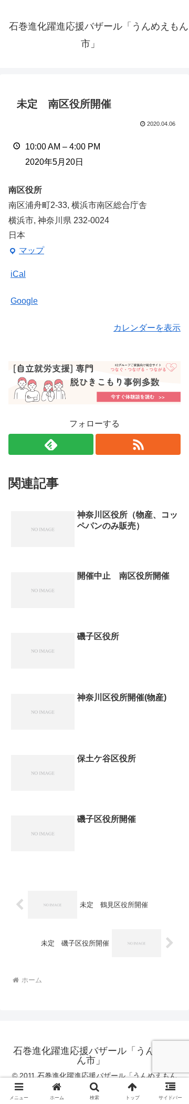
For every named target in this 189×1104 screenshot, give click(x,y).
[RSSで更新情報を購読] (138, 444)
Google (24, 300)
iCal (18, 274)
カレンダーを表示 (147, 327)
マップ (26, 252)
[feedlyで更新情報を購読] (50, 444)
